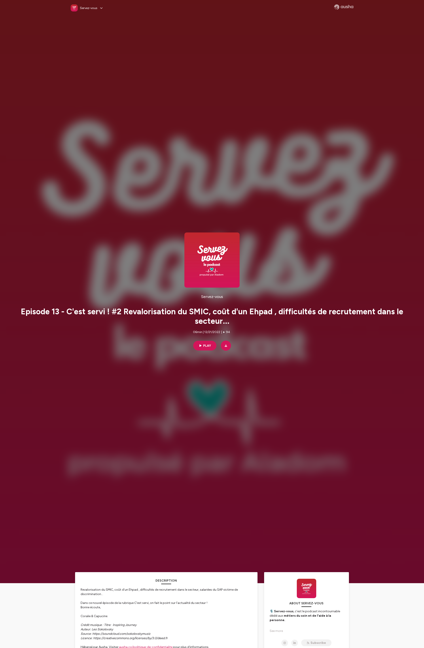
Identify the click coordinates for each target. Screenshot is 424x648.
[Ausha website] (343, 7)
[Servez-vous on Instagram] (284, 643)
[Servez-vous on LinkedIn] (294, 643)
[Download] (226, 346)
